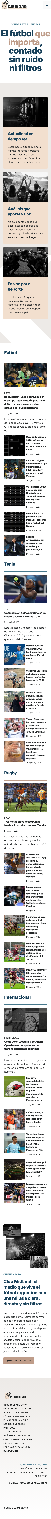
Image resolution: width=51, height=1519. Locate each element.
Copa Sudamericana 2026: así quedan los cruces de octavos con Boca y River (36, 443)
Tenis (6, 609)
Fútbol (7, 393)
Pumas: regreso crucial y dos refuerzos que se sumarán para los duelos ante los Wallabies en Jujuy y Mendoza (36, 897)
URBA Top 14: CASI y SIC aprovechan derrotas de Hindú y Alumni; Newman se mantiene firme (36, 976)
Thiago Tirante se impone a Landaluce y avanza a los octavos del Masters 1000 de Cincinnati (36, 725)
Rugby (7, 818)
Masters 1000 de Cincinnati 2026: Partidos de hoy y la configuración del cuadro (36, 652)
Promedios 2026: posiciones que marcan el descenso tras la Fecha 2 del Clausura (36, 520)
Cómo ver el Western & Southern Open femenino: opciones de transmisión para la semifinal (23, 1045)
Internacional (11, 1038)
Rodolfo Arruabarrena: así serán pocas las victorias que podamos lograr (35, 543)
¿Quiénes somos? (19, 1361)
